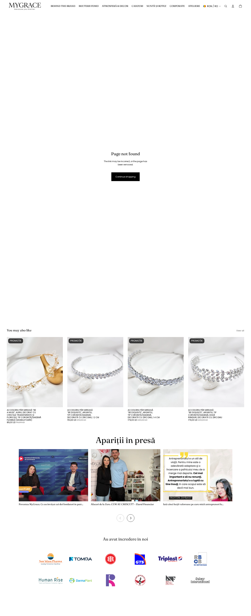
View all (240, 330)
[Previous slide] (120, 518)
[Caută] (225, 6)
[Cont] (233, 6)
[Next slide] (130, 518)
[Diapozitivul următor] (58, 372)
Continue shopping (125, 176)
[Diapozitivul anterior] (12, 372)
